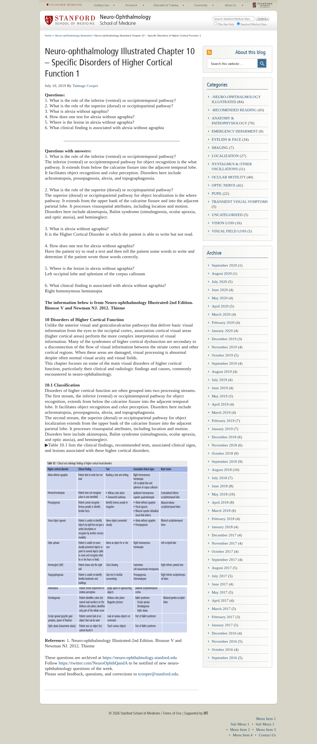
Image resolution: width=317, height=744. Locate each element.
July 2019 (219, 380)
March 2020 (221, 314)
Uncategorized (227, 215)
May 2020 (220, 298)
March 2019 (221, 412)
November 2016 (224, 641)
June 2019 (220, 388)
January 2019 (222, 429)
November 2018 (224, 445)
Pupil (217, 193)
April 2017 (220, 601)
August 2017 (222, 568)
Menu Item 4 (243, 735)
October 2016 (222, 650)
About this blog (250, 52)
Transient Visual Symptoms (240, 202)
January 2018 (222, 527)
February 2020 (223, 323)
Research (128, 6)
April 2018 (220, 502)
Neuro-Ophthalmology (125, 16)
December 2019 (224, 339)
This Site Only (226, 24)
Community (198, 6)
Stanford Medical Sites (253, 24)
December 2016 (224, 633)
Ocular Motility (229, 177)
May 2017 (220, 592)
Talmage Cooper (85, 86)
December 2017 (224, 535)
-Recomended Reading (234, 110)
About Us (227, 6)
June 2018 (220, 486)
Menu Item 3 (266, 730)
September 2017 (224, 560)
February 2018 (223, 519)
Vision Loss (223, 223)
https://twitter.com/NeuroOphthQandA (92, 663)
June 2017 (220, 584)
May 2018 (220, 494)
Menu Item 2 (240, 730)
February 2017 (223, 617)
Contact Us (267, 735)
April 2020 (220, 306)
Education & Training (163, 6)
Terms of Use (172, 713)
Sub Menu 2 (265, 724)
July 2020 (219, 282)
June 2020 (220, 290)
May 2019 (220, 396)
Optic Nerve (224, 185)
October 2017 (222, 551)
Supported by (196, 713)
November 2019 (224, 347)
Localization (225, 156)
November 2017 (224, 543)
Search (262, 19)
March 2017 (221, 609)
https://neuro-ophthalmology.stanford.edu (140, 657)
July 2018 (219, 478)
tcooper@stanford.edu (158, 673)
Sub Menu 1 (240, 724)
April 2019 (220, 404)
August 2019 (222, 372)
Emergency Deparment (235, 131)
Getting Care (99, 6)
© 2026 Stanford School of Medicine (134, 713)
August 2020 (222, 274)
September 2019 (224, 363)
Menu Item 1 (266, 719)
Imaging (220, 148)
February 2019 (223, 421)
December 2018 (224, 437)
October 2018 (222, 453)
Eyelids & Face (226, 139)
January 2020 (222, 331)
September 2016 (224, 658)
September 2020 (224, 265)
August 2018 (222, 470)
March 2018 (221, 511)
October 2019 (222, 355)
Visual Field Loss (229, 231)
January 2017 (222, 625)
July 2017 (219, 576)
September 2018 (224, 462)
